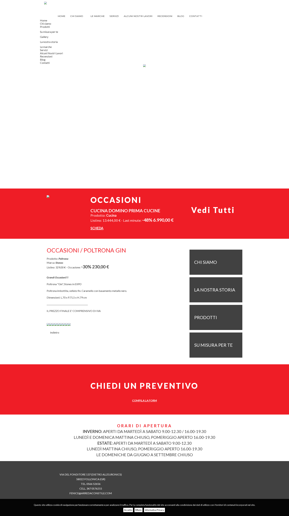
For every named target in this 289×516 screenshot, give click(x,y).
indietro (54, 332)
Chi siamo (77, 16)
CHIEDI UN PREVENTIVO (144, 385)
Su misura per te (49, 31)
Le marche (97, 16)
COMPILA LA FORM (144, 400)
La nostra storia (49, 41)
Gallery (44, 36)
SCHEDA (96, 228)
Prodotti (45, 26)
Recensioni (164, 16)
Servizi (114, 16)
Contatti (195, 16)
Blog (180, 16)
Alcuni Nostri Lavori (138, 16)
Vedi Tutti (213, 210)
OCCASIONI (116, 200)
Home (61, 16)
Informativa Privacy (154, 510)
